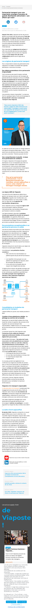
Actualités (8, 6)
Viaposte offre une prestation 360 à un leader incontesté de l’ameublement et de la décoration (15, 475)
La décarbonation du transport (10, 388)
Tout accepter (11, 602)
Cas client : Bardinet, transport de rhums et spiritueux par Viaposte (14, 492)
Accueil (3, 6)
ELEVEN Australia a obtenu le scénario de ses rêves (15, 484)
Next (28, 545)
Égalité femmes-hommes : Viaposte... (15, 550)
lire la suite (9, 562)
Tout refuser (22, 602)
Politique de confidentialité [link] (16, 607)
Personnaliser (16, 604)
